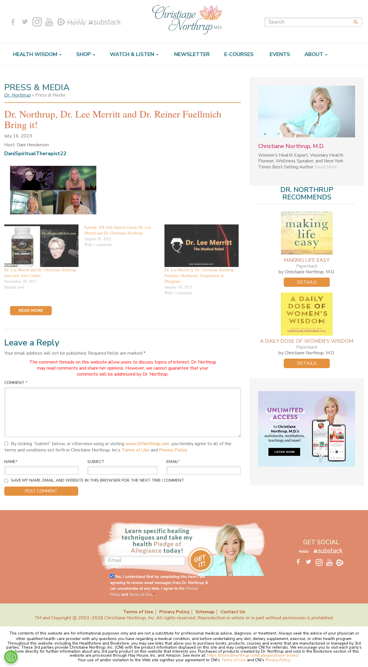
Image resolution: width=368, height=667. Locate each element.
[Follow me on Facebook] (13, 22)
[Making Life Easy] (306, 233)
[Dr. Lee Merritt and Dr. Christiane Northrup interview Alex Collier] (41, 245)
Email (172, 461)
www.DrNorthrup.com (147, 444)
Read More (326, 167)
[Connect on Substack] (104, 22)
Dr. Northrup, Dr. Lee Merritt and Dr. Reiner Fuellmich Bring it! (112, 119)
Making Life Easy (306, 260)
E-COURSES (239, 54)
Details (307, 282)
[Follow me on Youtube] (49, 22)
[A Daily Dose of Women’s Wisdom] (306, 314)
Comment (16, 382)
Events (279, 54)
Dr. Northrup (17, 95)
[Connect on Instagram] (37, 22)
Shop (84, 54)
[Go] (353, 21)
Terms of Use (136, 450)
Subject (95, 461)
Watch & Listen (133, 54)
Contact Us (233, 612)
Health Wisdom (36, 54)
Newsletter (191, 54)
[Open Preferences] (11, 657)
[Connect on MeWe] (77, 22)
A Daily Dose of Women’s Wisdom (306, 341)
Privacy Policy (173, 450)
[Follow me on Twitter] (25, 22)
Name (11, 461)
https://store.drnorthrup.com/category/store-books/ (253, 655)
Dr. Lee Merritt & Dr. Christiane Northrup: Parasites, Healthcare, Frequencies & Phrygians (199, 275)
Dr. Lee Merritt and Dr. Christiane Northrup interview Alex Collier (40, 272)
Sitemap (204, 612)
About (314, 54)
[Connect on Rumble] (61, 22)
